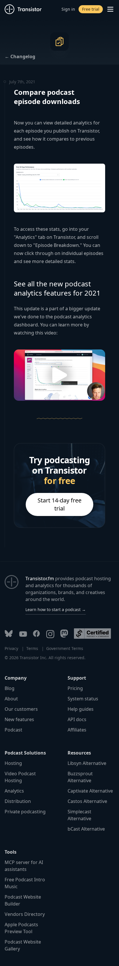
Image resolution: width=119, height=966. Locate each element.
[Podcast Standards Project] (92, 633)
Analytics (14, 791)
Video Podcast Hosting (20, 777)
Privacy (11, 648)
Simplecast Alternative (79, 815)
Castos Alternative (87, 801)
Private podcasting (25, 811)
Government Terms (64, 648)
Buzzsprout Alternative (80, 777)
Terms (32, 648)
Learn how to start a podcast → (55, 609)
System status (83, 698)
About (11, 698)
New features (19, 719)
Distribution (18, 801)
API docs (77, 719)
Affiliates (77, 730)
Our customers (21, 709)
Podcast (13, 730)
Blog (9, 688)
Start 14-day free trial (59, 504)
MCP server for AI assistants (24, 865)
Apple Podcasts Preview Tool (21, 928)
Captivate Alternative (90, 791)
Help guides (81, 709)
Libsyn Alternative (87, 763)
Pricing (75, 688)
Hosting (13, 763)
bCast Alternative (86, 829)
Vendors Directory (25, 914)
